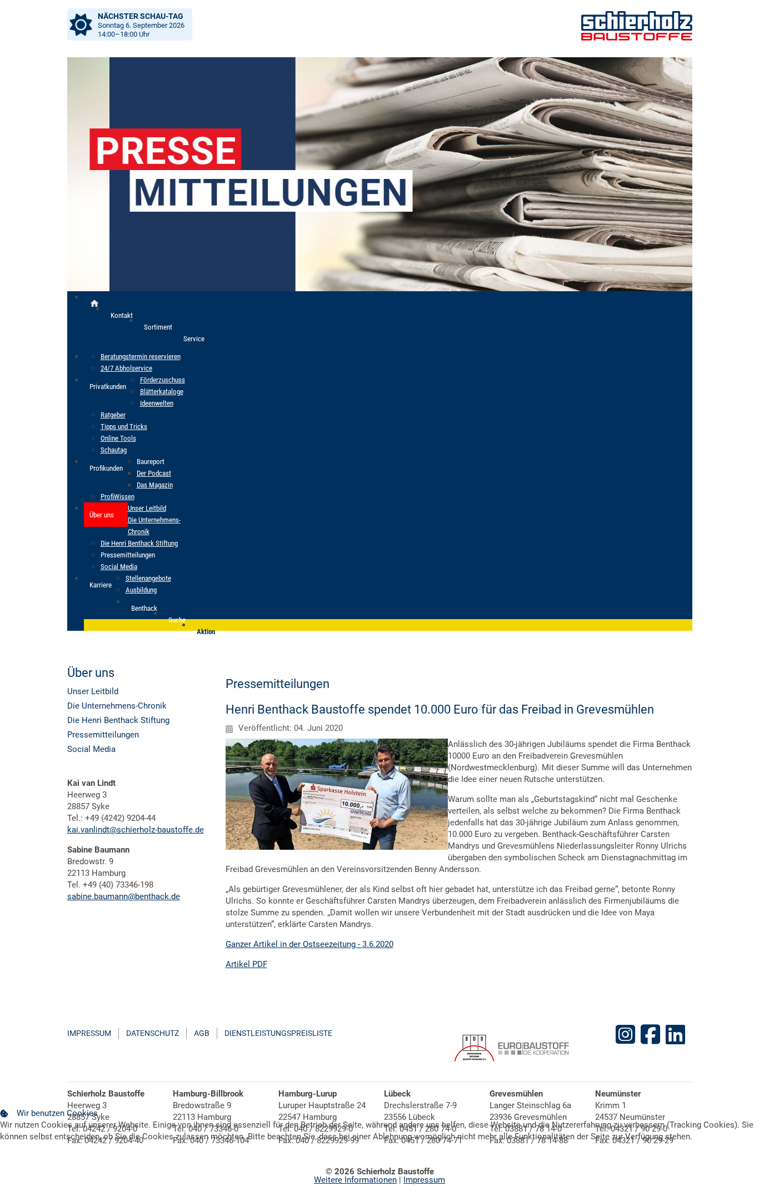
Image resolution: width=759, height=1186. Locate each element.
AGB (201, 1033)
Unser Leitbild (92, 691)
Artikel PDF (246, 964)
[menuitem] (94, 303)
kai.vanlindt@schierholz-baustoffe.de (135, 830)
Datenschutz (152, 1033)
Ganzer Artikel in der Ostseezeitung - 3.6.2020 (309, 944)
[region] (379, 174)
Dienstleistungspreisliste (278, 1033)
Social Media (91, 749)
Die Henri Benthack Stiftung (118, 720)
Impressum (89, 1033)
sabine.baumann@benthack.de (123, 896)
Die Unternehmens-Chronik (117, 706)
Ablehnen (90, 1163)
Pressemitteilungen (103, 735)
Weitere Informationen (355, 1180)
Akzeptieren (31, 1163)
